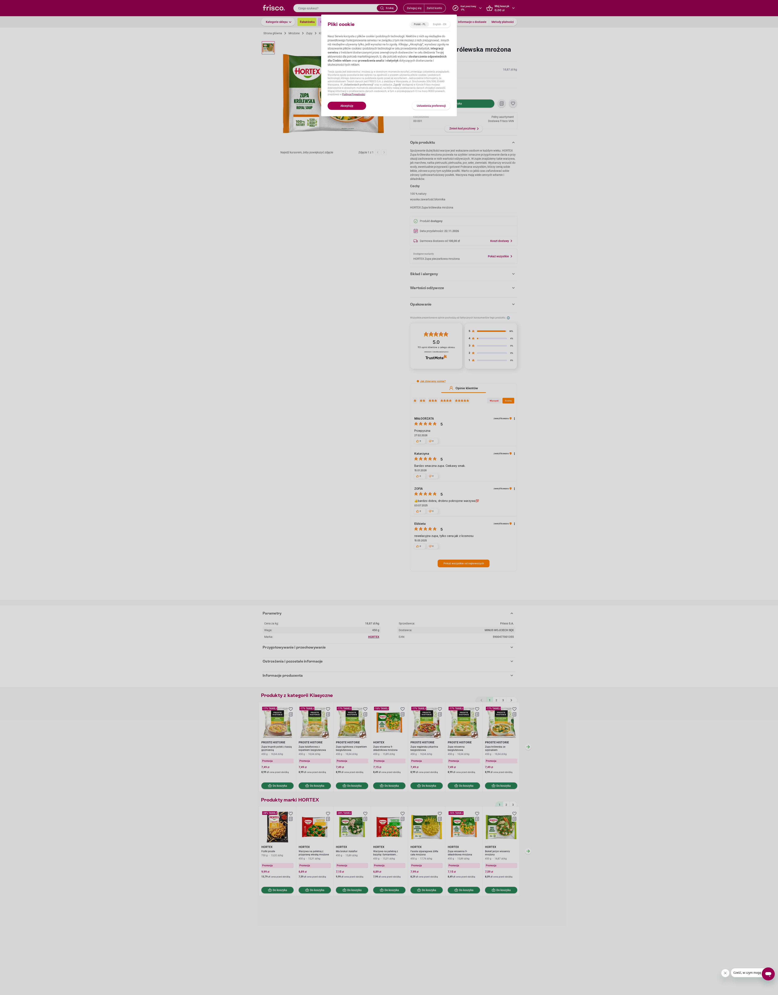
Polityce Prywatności (353, 94)
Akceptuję (346, 105)
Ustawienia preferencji (431, 105)
